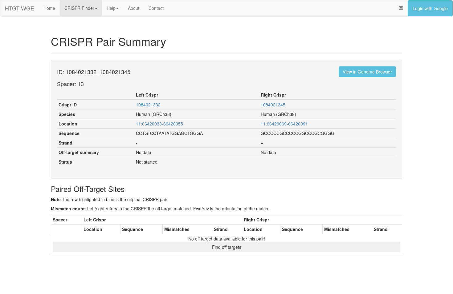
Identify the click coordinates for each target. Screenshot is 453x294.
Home (49, 8)
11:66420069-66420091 (284, 124)
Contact (156, 8)
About (133, 8)
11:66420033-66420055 (159, 124)
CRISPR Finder (79, 8)
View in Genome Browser (367, 72)
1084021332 (148, 104)
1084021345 (273, 104)
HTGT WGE (19, 8)
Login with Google (430, 8)
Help (111, 8)
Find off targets (226, 247)
